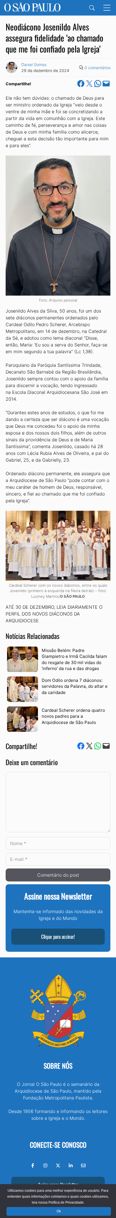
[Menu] (107, 7)
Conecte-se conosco (58, 1145)
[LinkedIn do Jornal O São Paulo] (70, 1165)
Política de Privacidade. (66, 1202)
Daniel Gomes (33, 64)
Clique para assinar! (58, 936)
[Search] (92, 7)
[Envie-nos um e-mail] (83, 1165)
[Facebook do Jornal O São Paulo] (32, 1165)
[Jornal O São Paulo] (32, 7)
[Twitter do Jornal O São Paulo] (58, 1165)
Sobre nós (58, 1065)
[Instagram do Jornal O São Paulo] (45, 1165)
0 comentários (97, 67)
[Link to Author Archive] (11, 67)
